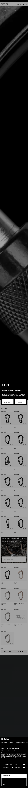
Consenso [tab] (4, 742)
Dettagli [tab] (11, 742)
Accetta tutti (6, 775)
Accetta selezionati (8, 780)
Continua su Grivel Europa (7, 401)
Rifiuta (4, 784)
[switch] (23, 764)
